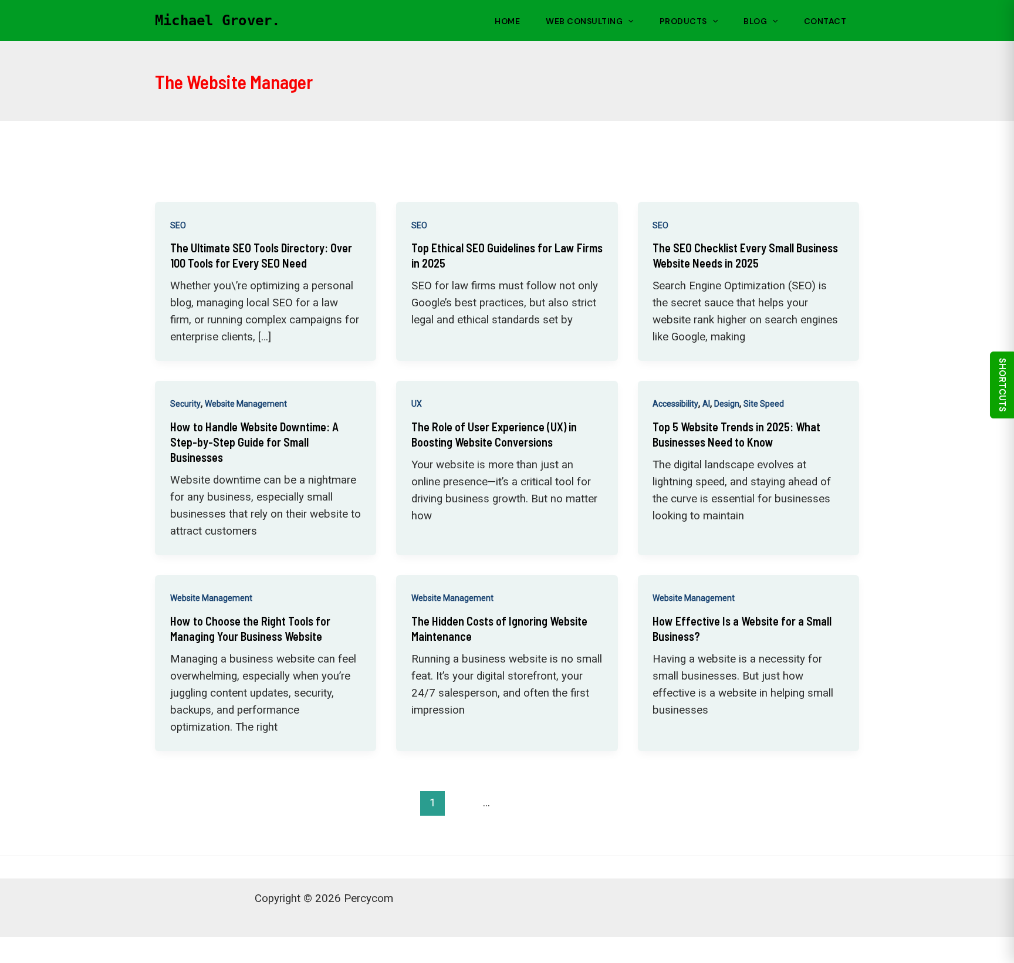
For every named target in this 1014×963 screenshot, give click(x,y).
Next (825, 802)
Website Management (246, 403)
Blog (755, 21)
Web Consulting (584, 21)
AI (706, 403)
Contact (825, 21)
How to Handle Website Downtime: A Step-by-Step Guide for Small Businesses (254, 442)
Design (726, 403)
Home (507, 21)
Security (185, 403)
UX (416, 403)
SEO (178, 225)
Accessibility (675, 403)
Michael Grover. (217, 20)
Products (683, 21)
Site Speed (763, 403)
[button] (628, 21)
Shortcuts (1002, 385)
